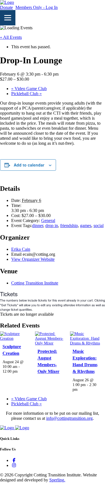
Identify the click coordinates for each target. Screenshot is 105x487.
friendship (69, 225)
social (99, 225)
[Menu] (7, 17)
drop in (51, 225)
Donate (6, 7)
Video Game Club (29, 88)
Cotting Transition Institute (34, 283)
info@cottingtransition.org (69, 418)
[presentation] (15, 338)
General (48, 220)
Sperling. (57, 480)
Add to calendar (29, 165)
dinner (37, 225)
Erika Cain (20, 249)
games (85, 225)
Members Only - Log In (36, 7)
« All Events (11, 37)
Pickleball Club (26, 93)
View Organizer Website (33, 259)
